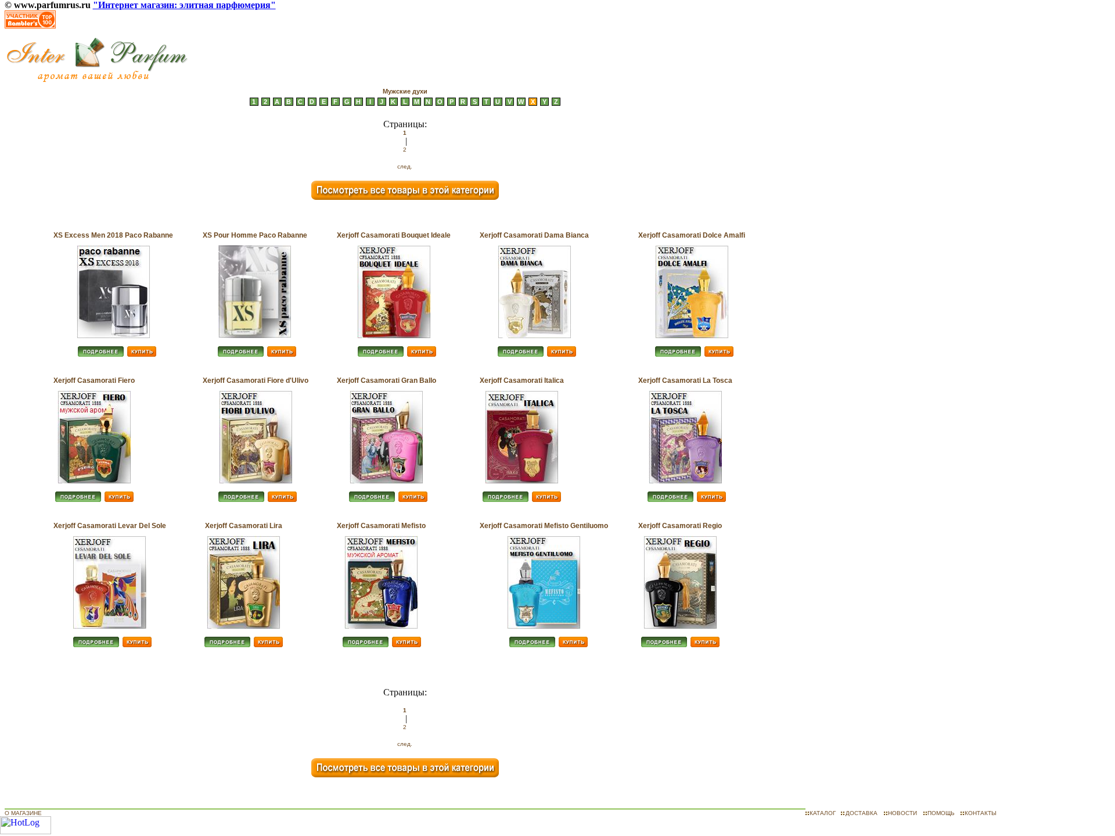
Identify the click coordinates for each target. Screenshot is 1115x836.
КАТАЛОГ (823, 813)
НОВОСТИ (902, 813)
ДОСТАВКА (861, 813)
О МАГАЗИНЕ (23, 813)
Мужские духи (405, 91)
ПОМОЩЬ (941, 813)
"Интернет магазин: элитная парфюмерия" (184, 5)
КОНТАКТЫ (981, 813)
